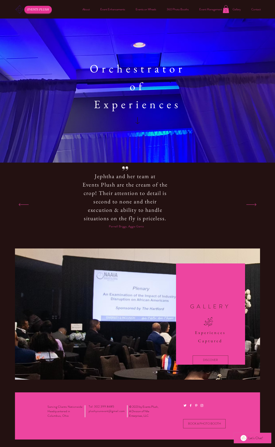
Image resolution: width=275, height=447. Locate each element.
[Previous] (24, 205)
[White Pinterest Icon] (196, 405)
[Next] (251, 205)
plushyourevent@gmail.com (107, 411)
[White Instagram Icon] (202, 405)
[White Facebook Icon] (190, 405)
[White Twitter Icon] (185, 405)
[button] (112, 9)
